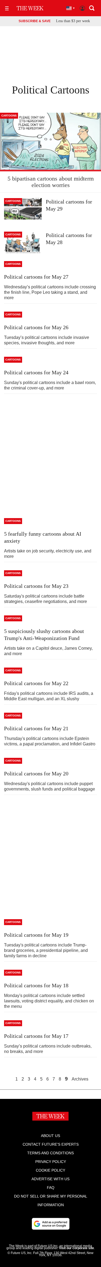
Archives (80, 1079)
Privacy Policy (50, 1161)
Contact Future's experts (51, 1144)
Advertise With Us (50, 1179)
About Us (50, 1135)
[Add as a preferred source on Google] (50, 1224)
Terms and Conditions (50, 1153)
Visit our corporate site (76, 1248)
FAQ (50, 1187)
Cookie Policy (50, 1170)
